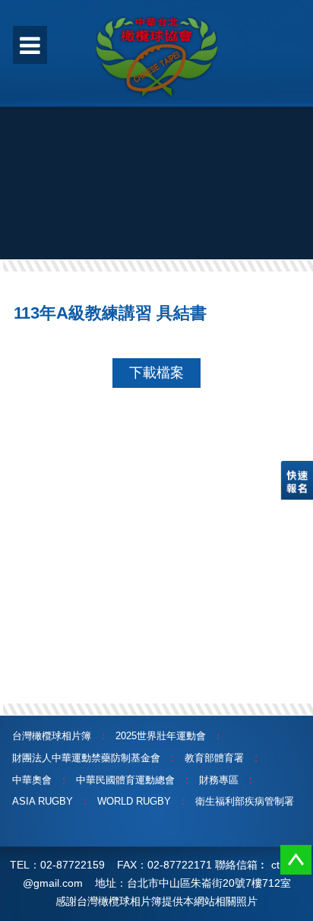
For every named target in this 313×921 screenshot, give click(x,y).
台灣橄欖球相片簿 (51, 736)
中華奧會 (32, 780)
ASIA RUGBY (42, 801)
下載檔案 (156, 372)
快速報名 (296, 480)
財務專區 (219, 780)
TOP (295, 860)
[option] (156, 163)
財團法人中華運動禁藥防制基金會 (86, 758)
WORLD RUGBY (134, 801)
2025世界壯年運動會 (160, 736)
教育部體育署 (214, 758)
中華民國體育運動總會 (125, 780)
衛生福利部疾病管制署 (244, 801)
